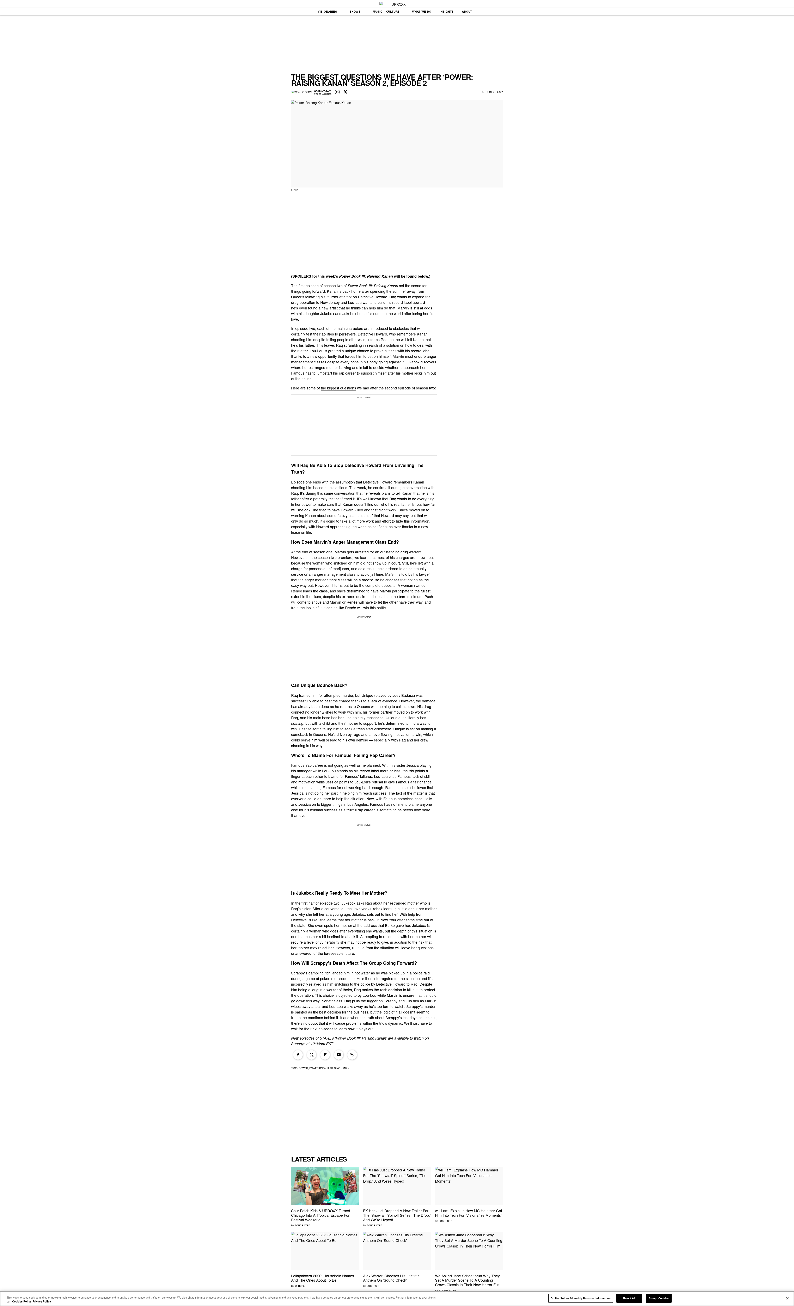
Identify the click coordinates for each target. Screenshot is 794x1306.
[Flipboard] (325, 1055)
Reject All (629, 1298)
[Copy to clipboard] (352, 1055)
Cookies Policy (21, 1302)
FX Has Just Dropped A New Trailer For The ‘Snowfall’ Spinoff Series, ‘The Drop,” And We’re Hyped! (397, 1215)
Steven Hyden (447, 1290)
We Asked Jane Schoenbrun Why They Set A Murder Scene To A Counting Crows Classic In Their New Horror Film (467, 1280)
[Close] (787, 1298)
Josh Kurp (445, 1220)
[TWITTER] (345, 92)
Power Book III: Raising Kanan (373, 285)
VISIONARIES (327, 11)
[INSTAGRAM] (337, 92)
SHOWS (355, 11)
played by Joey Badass (394, 695)
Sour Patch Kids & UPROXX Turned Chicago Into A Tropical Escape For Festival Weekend (320, 1215)
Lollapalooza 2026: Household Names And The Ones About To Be (322, 1278)
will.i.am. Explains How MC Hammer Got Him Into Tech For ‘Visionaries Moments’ (468, 1213)
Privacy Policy (41, 1302)
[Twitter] (311, 1055)
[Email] (338, 1055)
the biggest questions (338, 387)
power (303, 1068)
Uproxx (300, 1285)
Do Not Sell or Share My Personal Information (581, 1298)
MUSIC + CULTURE (386, 11)
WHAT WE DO (421, 11)
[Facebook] (298, 1055)
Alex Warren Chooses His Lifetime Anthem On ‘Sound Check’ (391, 1278)
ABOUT (467, 11)
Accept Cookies (659, 1298)
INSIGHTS (447, 11)
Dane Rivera (302, 1225)
